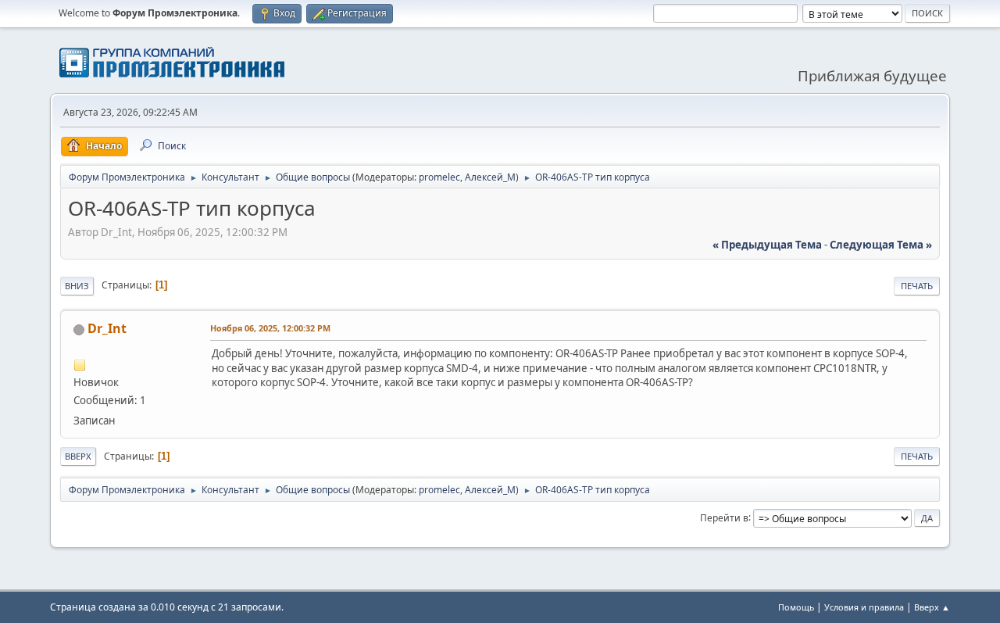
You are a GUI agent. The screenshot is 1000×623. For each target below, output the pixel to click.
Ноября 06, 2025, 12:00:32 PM (270, 328)
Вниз (77, 286)
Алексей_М (490, 177)
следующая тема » (881, 245)
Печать (917, 286)
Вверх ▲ (932, 607)
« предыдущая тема (767, 245)
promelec (439, 177)
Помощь (796, 607)
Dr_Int (107, 328)
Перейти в (724, 517)
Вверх (78, 456)
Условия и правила (864, 607)
